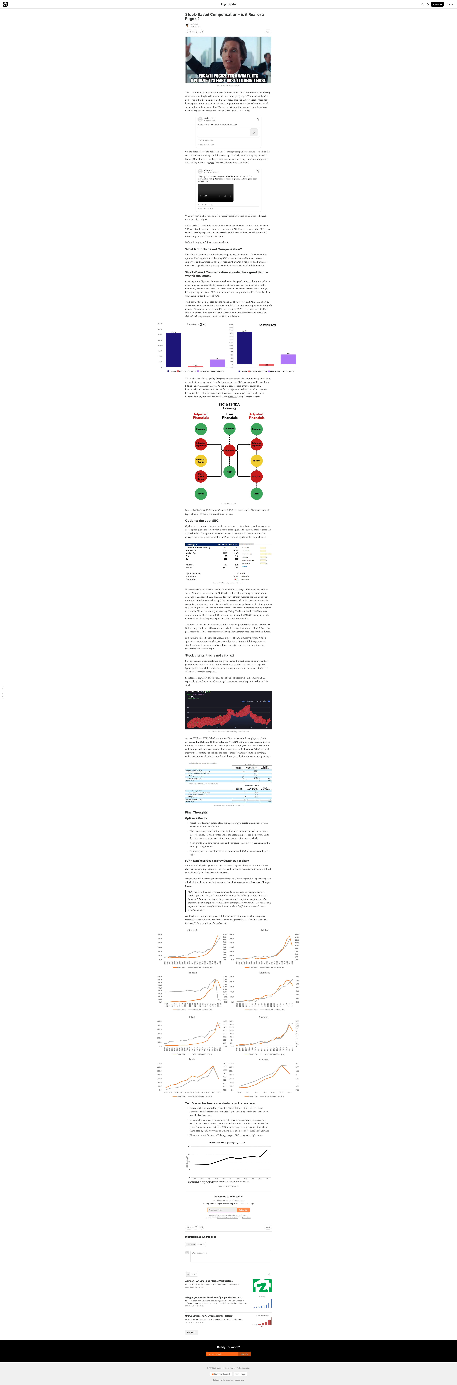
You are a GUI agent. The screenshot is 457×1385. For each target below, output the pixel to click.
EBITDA (232, 396)
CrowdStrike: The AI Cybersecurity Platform (209, 1316)
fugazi (211, 162)
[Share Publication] (427, 4)
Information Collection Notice (227, 1218)
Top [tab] (188, 1274)
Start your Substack (222, 1374)
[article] (228, 1285)
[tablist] (195, 1244)
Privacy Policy (246, 1218)
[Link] (182, 249)
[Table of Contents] (2, 692)
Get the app (240, 1374)
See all (190, 1332)
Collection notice (243, 1368)
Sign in (450, 4)
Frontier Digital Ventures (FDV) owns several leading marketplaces (212, 1284)
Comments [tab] (191, 1244)
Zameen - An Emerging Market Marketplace (209, 1281)
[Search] (422, 4)
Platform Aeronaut (231, 1186)
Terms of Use (240, 1215)
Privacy (226, 1368)
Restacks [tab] (200, 1244)
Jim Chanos (239, 107)
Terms (233, 1368)
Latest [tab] (194, 1274)
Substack (216, 1380)
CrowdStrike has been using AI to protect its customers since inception (214, 1319)
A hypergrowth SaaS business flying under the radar (213, 1297)
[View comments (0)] (196, 32)
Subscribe (437, 4)
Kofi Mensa (195, 24)
